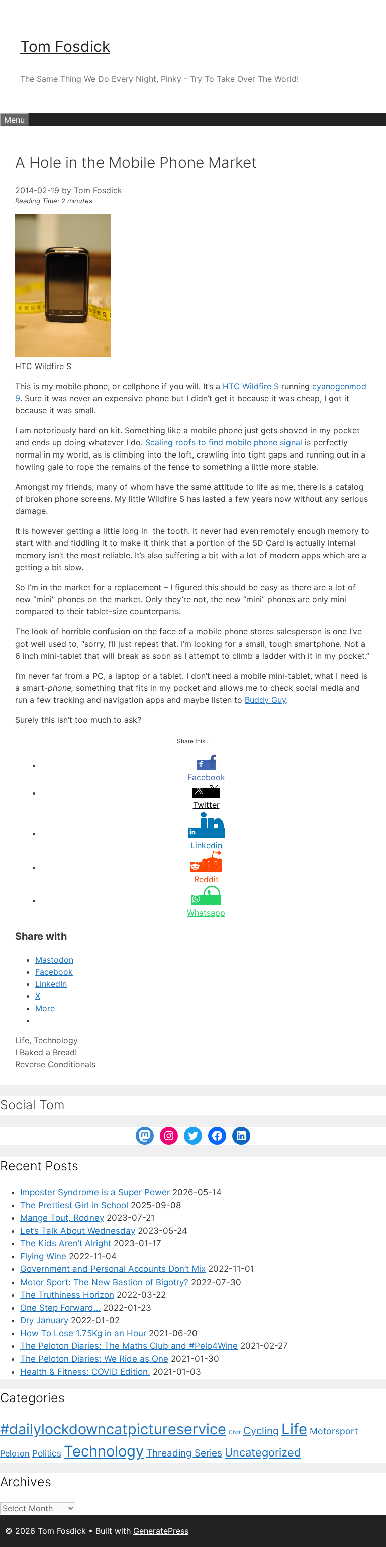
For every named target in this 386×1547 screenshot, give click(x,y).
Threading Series (184, 1453)
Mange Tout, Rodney (62, 1218)
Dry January (44, 1320)
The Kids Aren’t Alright (65, 1243)
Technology (56, 1040)
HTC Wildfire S (251, 386)
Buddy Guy (265, 700)
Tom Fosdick (65, 46)
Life (22, 1040)
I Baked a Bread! (46, 1052)
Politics (46, 1453)
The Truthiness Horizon (67, 1295)
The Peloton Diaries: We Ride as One (94, 1359)
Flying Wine (43, 1256)
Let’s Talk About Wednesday (77, 1231)
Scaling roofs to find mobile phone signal (225, 442)
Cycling (261, 1430)
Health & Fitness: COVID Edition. (85, 1372)
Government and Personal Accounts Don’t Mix (113, 1269)
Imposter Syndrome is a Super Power (95, 1192)
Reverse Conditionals (55, 1064)
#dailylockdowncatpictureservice (113, 1429)
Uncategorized (263, 1452)
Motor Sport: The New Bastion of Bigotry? (104, 1282)
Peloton (15, 1453)
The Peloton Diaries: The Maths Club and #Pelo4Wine (129, 1346)
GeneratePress (160, 1531)
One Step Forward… (60, 1308)
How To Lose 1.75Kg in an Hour (83, 1333)
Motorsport (334, 1431)
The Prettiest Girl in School (74, 1205)
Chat (235, 1432)
